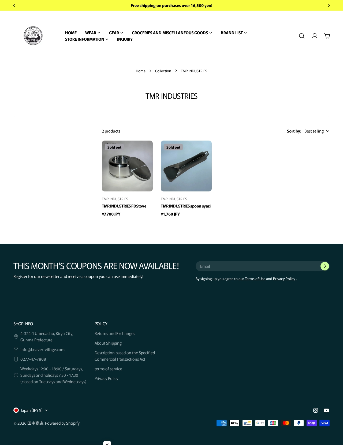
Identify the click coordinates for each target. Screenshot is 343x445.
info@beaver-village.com (42, 349)
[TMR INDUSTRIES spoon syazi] (186, 166)
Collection (163, 70)
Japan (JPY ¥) (32, 410)
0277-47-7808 (33, 359)
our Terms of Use (251, 278)
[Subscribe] (324, 266)
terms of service (108, 368)
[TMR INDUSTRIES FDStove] (127, 166)
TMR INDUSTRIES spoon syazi (185, 206)
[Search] (301, 36)
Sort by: (294, 131)
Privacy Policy (284, 278)
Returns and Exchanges (115, 333)
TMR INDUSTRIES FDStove (124, 206)
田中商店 (35, 423)
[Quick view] (146, 151)
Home (141, 70)
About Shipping (108, 343)
